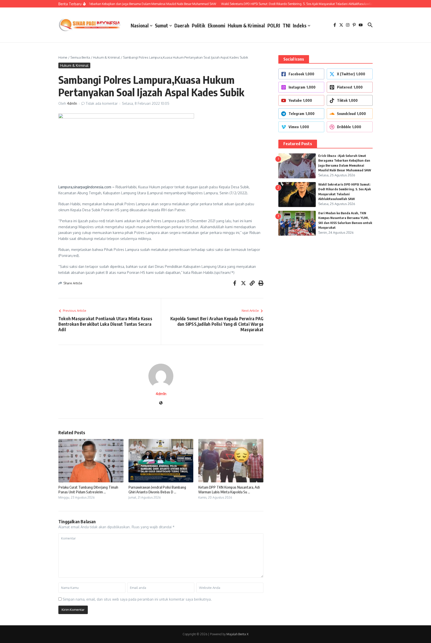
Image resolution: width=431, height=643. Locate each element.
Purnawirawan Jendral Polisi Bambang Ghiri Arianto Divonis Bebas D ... (157, 489)
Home (62, 57)
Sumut (161, 25)
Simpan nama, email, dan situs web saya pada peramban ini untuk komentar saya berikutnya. (137, 599)
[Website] (161, 403)
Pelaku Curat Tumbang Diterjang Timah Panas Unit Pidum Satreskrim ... (88, 489)
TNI (286, 25)
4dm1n (72, 103)
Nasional (140, 25)
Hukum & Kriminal (246, 25)
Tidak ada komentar (102, 103)
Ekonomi (216, 25)
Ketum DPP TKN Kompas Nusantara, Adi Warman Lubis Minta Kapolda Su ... (229, 489)
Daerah (181, 25)
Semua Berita (80, 57)
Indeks (300, 25)
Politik (198, 25)
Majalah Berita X (237, 634)
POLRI (273, 25)
